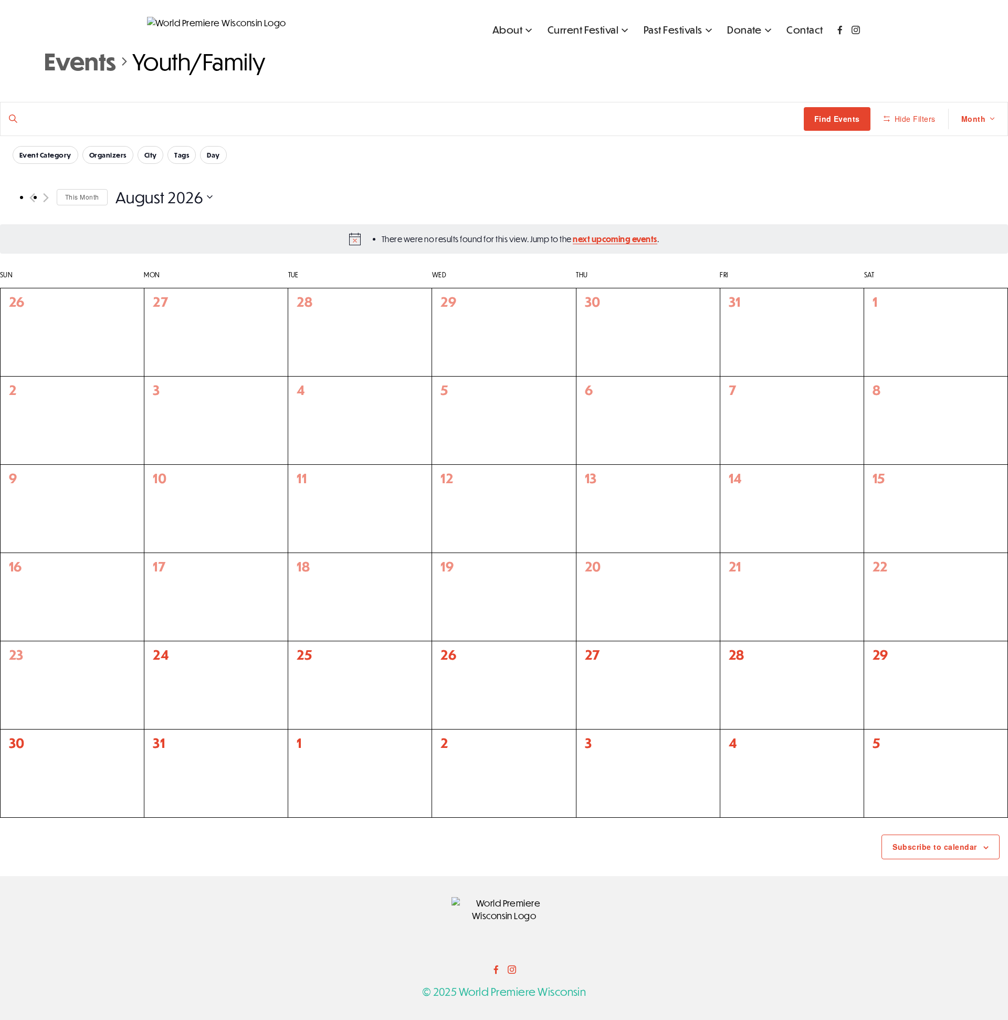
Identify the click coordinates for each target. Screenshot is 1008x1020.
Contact (804, 30)
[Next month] (46, 198)
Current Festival (583, 30)
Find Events (837, 118)
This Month (82, 196)
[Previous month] (32, 198)
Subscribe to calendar (934, 846)
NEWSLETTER (832, 54)
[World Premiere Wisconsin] (216, 23)
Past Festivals (673, 30)
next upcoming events (615, 239)
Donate (744, 30)
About (507, 30)
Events (80, 61)
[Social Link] (840, 30)
